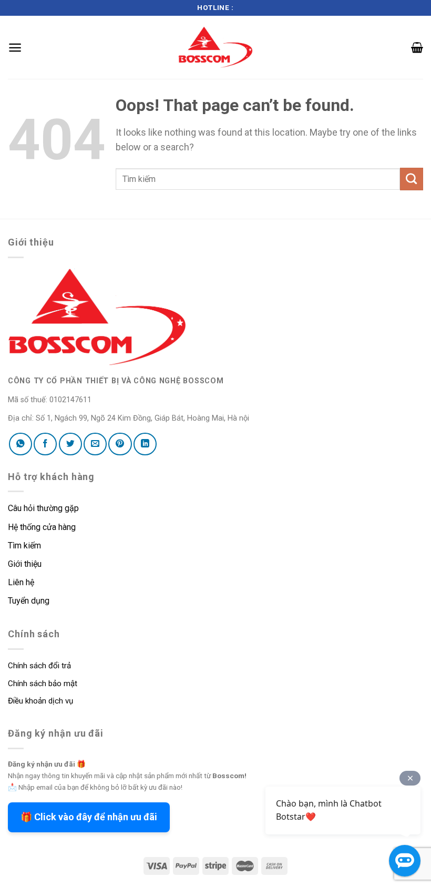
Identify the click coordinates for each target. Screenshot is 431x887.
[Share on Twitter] (70, 444)
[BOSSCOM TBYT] (215, 47)
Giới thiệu (25, 564)
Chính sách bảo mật (42, 683)
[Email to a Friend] (95, 444)
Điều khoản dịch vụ (40, 701)
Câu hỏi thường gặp (43, 508)
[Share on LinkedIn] (145, 444)
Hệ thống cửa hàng (42, 527)
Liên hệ (21, 582)
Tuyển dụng (28, 601)
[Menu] (15, 48)
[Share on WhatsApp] (20, 444)
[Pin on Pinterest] (119, 444)
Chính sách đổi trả (39, 665)
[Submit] (411, 179)
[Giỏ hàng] (417, 47)
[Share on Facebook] (45, 444)
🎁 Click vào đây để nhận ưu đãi (88, 816)
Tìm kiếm (25, 545)
